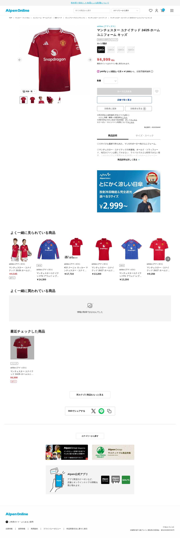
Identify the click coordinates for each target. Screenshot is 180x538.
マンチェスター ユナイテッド (97, 18)
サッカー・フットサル (22, 18)
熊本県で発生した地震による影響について (90, 3)
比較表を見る (137, 108)
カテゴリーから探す (90, 436)
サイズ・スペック (145, 135)
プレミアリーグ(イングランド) (75, 18)
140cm (111, 50)
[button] (19, 59)
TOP (10, 18)
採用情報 (21, 529)
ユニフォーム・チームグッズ (42, 18)
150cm (121, 50)
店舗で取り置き (124, 100)
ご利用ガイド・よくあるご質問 (21, 522)
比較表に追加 (110, 108)
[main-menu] (171, 10)
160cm (131, 50)
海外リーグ (58, 18)
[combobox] (92, 10)
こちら (124, 117)
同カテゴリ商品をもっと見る (89, 395)
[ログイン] (156, 10)
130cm (101, 50)
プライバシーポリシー (52, 529)
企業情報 (9, 529)
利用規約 (34, 529)
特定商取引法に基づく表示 (77, 529)
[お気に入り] (150, 10)
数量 (99, 80)
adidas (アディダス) (106, 26)
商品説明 (112, 135)
